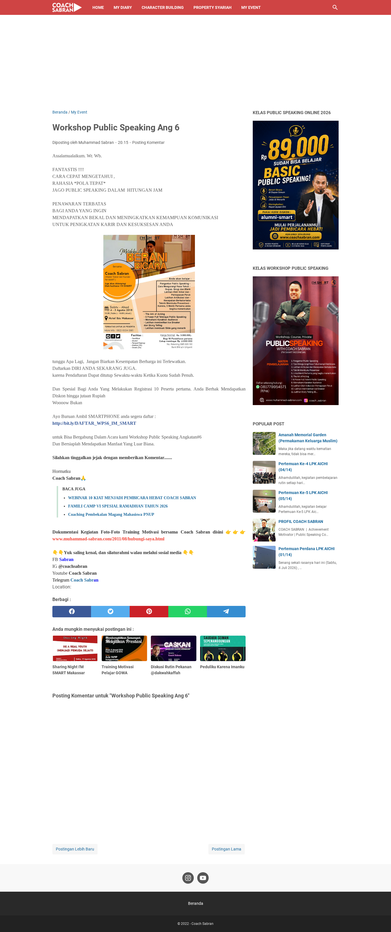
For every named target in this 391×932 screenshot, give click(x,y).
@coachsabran (72, 566)
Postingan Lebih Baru (75, 849)
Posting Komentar (148, 142)
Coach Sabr (82, 580)
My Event (251, 7)
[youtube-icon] (203, 878)
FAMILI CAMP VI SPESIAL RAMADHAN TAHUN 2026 (118, 506)
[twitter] (110, 611)
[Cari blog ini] (335, 7)
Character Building (163, 7)
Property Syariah (212, 7)
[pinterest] (149, 611)
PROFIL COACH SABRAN (301, 521)
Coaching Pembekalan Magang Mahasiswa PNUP (111, 514)
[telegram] (226, 611)
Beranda (195, 903)
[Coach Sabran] (67, 7)
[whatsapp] (187, 611)
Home (98, 7)
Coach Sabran (83, 573)
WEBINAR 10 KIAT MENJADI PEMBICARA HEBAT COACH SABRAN (132, 498)
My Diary (123, 7)
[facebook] (71, 611)
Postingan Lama (226, 849)
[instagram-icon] (188, 878)
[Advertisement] (195, 66)
